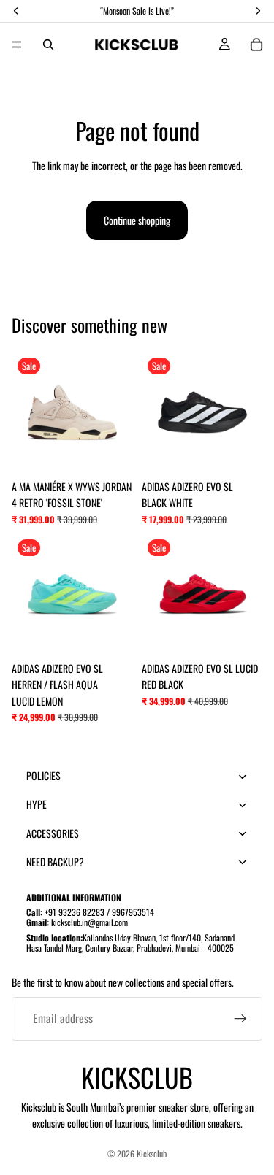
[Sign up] (240, 1018)
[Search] (48, 44)
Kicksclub (152, 1153)
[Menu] (17, 44)
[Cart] (256, 44)
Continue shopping (137, 220)
